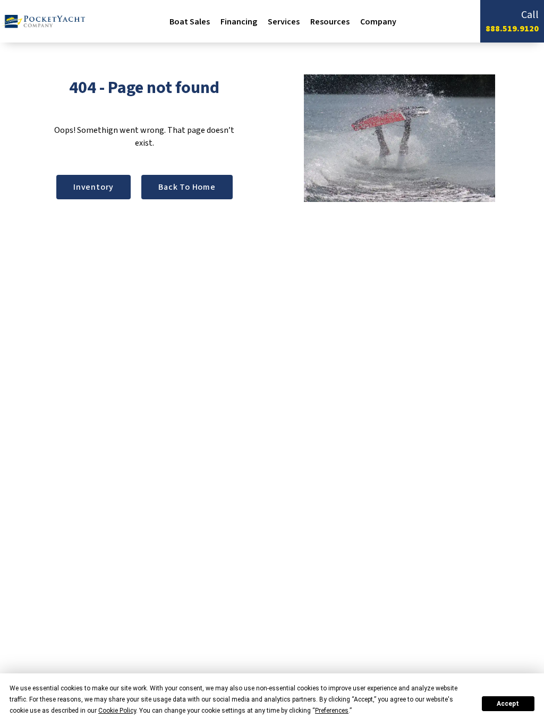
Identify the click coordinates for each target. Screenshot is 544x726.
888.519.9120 (512, 29)
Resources (330, 22)
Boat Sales (189, 22)
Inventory (93, 187)
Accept (508, 703)
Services (284, 22)
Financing (238, 22)
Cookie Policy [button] (117, 710)
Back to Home (187, 187)
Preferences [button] (331, 710)
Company (378, 22)
